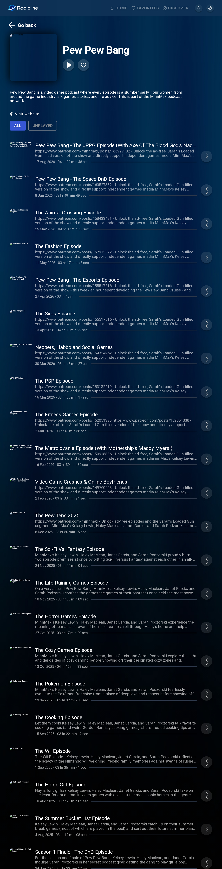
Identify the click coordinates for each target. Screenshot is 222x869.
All (17, 125)
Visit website (27, 114)
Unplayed (43, 125)
